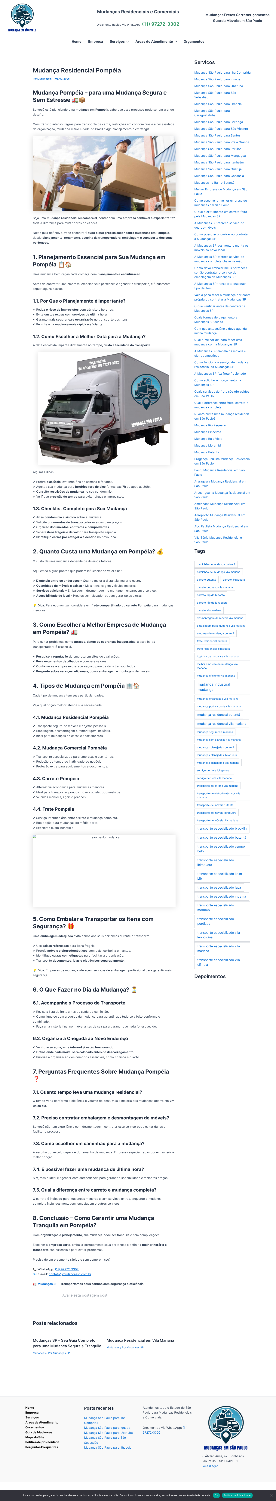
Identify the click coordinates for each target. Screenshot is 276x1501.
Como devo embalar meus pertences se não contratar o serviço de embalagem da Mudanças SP (220, 272)
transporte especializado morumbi (215, 907)
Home (29, 1407)
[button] (127, 41)
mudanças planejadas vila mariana (218, 762)
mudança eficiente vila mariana (216, 675)
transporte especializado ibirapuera (215, 862)
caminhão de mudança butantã (216, 564)
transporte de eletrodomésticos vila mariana (218, 795)
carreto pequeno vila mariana (215, 587)
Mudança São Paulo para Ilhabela (218, 104)
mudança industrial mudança (214, 687)
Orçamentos (34, 1427)
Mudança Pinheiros (207, 432)
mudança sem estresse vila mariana (219, 739)
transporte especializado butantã (221, 837)
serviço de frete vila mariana (214, 778)
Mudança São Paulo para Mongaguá (220, 155)
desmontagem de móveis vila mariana (220, 618)
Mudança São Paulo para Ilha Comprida (222, 72)
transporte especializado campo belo (221, 849)
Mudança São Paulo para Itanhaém (219, 162)
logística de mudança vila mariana (218, 656)
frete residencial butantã (212, 641)
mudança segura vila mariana (215, 732)
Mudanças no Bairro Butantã (214, 182)
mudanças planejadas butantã (215, 747)
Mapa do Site (34, 1437)
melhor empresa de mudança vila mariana (217, 666)
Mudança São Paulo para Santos (217, 135)
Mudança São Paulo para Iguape (217, 79)
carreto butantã (206, 579)
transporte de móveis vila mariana (217, 820)
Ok (216, 1495)
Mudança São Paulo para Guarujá (218, 169)
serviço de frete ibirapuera (213, 770)
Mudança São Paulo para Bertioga (218, 122)
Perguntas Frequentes (41, 1447)
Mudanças (39, 1353)
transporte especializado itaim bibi (219, 876)
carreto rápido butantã (211, 595)
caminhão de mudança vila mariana (218, 571)
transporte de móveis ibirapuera (216, 812)
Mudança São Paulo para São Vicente (221, 128)
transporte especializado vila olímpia (218, 962)
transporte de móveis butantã (215, 805)
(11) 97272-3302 (160, 24)
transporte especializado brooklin (222, 828)
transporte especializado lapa (219, 887)
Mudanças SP (47, 1284)
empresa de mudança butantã (215, 633)
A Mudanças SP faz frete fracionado (220, 373)
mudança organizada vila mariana (217, 698)
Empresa (31, 1412)
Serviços (32, 1417)
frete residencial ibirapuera (213, 648)
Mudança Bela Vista (208, 439)
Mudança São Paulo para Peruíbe (217, 149)
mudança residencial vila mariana (221, 724)
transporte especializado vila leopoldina (218, 935)
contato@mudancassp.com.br (70, 1274)
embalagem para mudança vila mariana (221, 625)
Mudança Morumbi (207, 445)
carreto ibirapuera (234, 579)
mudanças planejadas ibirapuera (217, 755)
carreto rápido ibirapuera (212, 602)
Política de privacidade (42, 1442)
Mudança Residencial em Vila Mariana (140, 1340)
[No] (271, 1495)
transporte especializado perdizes (215, 921)
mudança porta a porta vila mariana (219, 706)
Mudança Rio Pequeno (210, 425)
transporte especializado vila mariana (218, 948)
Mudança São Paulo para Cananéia (219, 176)
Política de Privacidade (237, 1495)
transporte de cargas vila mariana (217, 785)
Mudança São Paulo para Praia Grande (221, 142)
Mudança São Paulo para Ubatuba (218, 86)
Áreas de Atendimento (41, 1422)
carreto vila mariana (209, 610)
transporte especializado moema (221, 896)
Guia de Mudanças (38, 1432)
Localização (210, 1466)
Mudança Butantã (206, 452)
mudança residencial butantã (218, 715)
